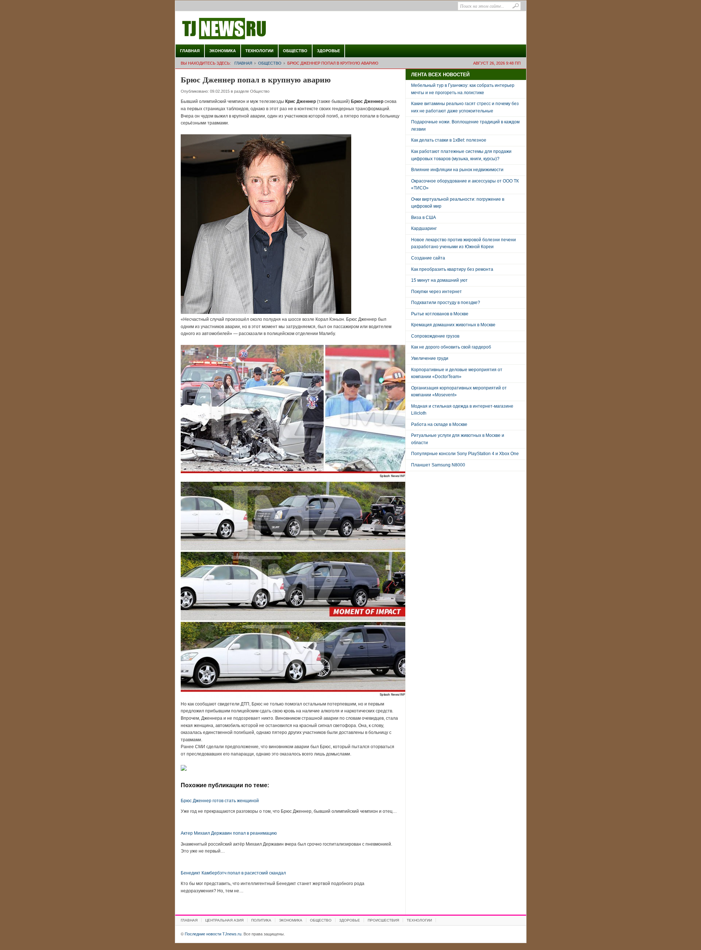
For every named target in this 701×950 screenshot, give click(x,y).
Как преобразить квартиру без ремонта (452, 269)
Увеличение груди (429, 358)
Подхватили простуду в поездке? (445, 302)
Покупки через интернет (436, 291)
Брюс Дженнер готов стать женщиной (220, 800)
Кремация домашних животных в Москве (453, 324)
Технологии (259, 51)
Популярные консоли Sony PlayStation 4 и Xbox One (465, 453)
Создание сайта (428, 258)
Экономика (222, 51)
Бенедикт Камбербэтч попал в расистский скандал (233, 873)
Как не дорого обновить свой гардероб (451, 347)
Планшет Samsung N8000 (438, 465)
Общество (295, 51)
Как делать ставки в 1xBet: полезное (448, 140)
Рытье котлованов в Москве (439, 313)
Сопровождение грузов (435, 336)
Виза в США (423, 217)
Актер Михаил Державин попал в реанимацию (229, 833)
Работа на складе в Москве (439, 424)
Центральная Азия (224, 920)
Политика (261, 920)
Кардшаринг (424, 228)
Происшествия (383, 920)
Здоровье (328, 51)
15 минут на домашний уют (439, 280)
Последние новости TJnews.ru (245, 29)
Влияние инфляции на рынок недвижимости (457, 169)
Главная (190, 51)
